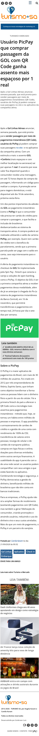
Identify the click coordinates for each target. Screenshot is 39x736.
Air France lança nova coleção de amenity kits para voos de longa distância (17, 650)
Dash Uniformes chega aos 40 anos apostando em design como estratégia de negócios (19, 610)
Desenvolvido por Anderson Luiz (13, 720)
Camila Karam (17, 541)
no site (19, 147)
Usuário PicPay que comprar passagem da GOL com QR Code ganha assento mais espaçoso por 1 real (16, 63)
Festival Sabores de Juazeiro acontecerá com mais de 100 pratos (18, 357)
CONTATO (23, 731)
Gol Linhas (6, 551)
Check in (31, 551)
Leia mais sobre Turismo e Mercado (15, 572)
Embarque (6, 556)
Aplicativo (19, 551)
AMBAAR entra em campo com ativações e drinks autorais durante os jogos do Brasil (19, 684)
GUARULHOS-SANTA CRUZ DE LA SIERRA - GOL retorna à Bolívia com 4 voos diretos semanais (18, 349)
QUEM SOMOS (12, 731)
